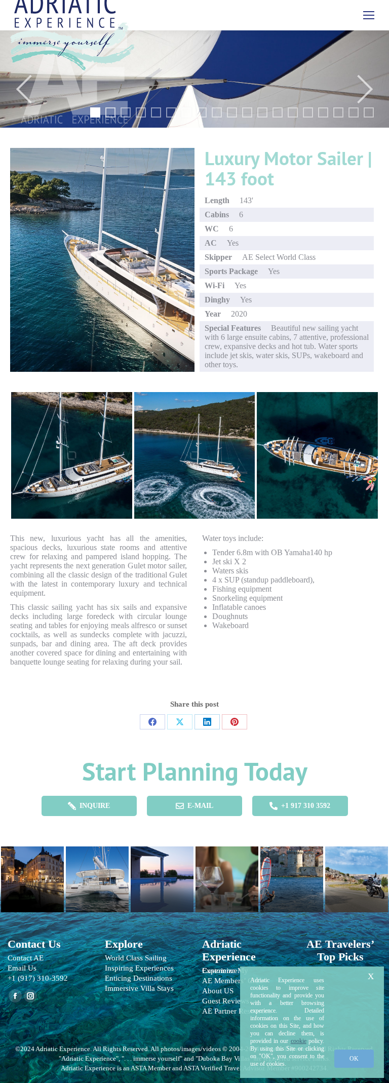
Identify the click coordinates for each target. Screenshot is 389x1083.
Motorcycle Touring (356, 874)
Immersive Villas (162, 874)
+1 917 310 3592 (305, 805)
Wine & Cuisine (227, 874)
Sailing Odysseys (97, 874)
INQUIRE (95, 805)
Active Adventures (291, 874)
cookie (298, 1041)
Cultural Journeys (32, 874)
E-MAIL (200, 805)
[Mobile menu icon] (369, 15)
